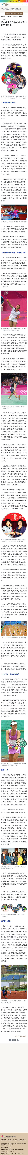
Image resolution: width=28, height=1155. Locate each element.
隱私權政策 (3, 1139)
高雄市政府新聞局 (8, 1136)
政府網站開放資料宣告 (20, 1139)
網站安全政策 (11, 1139)
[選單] (26, 4)
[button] (22, 4)
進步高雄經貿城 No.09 (16, 8)
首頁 (2, 8)
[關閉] (26, 1)
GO (19, 1)
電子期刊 (7, 8)
